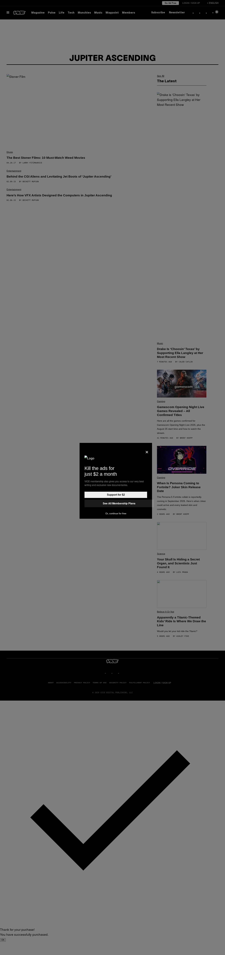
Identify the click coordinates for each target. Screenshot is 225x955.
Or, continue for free (115, 513)
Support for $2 (116, 494)
